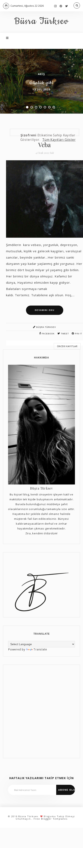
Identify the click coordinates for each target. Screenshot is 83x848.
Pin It (78, 334)
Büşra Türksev (45, 327)
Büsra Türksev (41, 21)
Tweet (64, 334)
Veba (44, 145)
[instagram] (55, 6)
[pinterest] (61, 6)
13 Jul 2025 (41, 89)
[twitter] (66, 6)
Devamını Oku (44, 310)
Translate (40, 649)
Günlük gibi (41, 83)
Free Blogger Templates (50, 819)
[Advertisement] (41, 711)
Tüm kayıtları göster (59, 140)
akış (41, 74)
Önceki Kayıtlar (67, 346)
